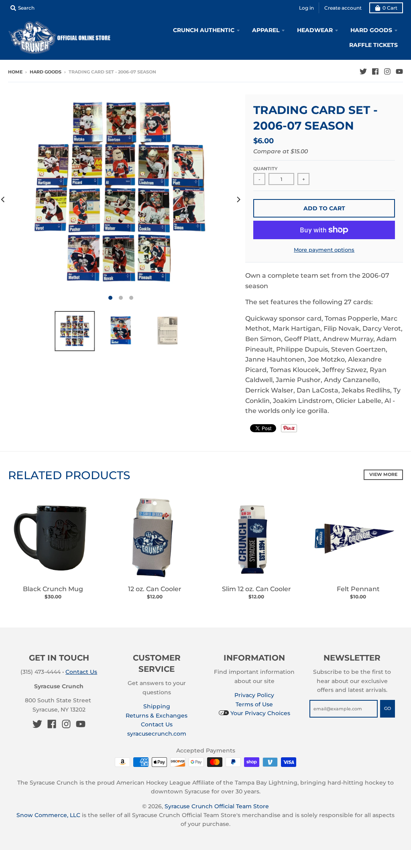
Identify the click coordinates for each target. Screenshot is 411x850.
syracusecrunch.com (156, 733)
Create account (343, 8)
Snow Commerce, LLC (48, 815)
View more (383, 474)
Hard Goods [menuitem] (371, 30)
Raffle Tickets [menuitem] (373, 45)
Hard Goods (45, 72)
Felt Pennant (358, 589)
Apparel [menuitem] (265, 30)
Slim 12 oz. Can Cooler (256, 589)
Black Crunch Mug (53, 589)
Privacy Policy (254, 695)
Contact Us (81, 671)
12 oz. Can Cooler (154, 589)
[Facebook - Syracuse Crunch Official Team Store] (375, 71)
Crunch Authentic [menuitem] (203, 30)
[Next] (238, 199)
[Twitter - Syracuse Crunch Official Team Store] (363, 71)
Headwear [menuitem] (315, 30)
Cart (390, 8)
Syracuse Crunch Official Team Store (217, 806)
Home (15, 72)
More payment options (324, 249)
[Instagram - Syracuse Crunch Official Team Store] (387, 71)
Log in (306, 8)
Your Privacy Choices (259, 713)
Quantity (265, 168)
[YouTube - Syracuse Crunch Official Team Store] (399, 71)
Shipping (156, 706)
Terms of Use (254, 704)
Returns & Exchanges (156, 715)
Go (387, 708)
